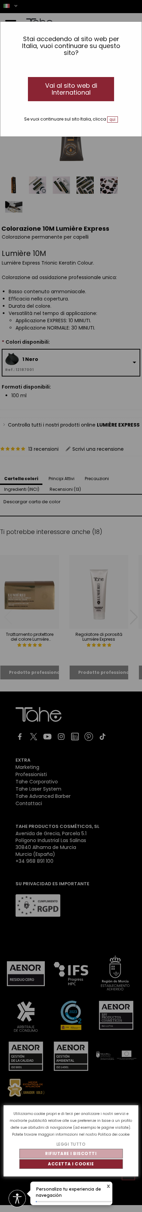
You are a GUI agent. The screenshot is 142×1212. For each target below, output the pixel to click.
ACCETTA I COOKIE (71, 1164)
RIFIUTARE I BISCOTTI (71, 1153)
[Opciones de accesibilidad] (17, 1199)
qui (112, 119)
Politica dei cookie (114, 1134)
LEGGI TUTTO (71, 1144)
